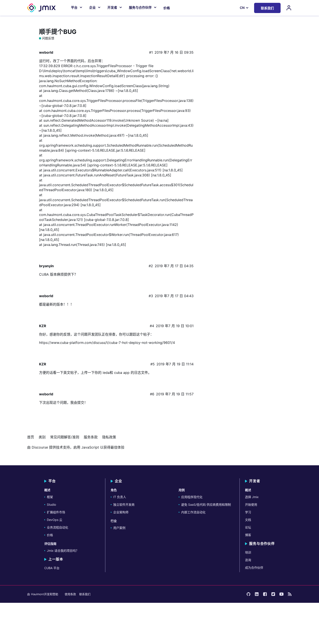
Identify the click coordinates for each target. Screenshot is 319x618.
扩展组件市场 (56, 512)
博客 (248, 535)
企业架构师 (120, 512)
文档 (248, 520)
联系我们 (84, 594)
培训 (248, 552)
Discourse (40, 447)
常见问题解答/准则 (64, 437)
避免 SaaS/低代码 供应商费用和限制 (206, 504)
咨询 (248, 560)
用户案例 (119, 528)
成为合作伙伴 (254, 567)
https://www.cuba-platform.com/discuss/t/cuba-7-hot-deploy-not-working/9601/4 (107, 342)
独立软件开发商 (124, 504)
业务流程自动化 (57, 527)
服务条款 (91, 437)
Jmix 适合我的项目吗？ (63, 550)
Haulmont (37, 594)
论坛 (248, 527)
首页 (30, 437)
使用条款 (70, 594)
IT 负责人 (119, 497)
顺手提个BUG (57, 31)
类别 (42, 437)
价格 (166, 8)
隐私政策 (109, 437)
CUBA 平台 (51, 568)
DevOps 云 (54, 520)
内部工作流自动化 (193, 512)
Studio (51, 504)
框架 (50, 497)
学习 (248, 512)
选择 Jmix (252, 497)
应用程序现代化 (191, 497)
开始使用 (251, 504)
